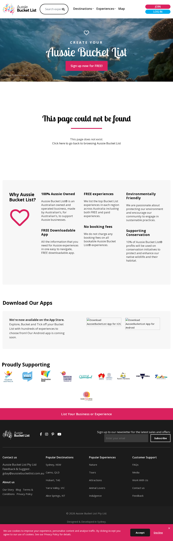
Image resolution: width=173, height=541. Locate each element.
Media (135, 472)
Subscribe (160, 438)
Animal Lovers (97, 488)
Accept (140, 532)
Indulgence (95, 495)
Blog (18, 489)
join (158, 6)
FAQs (135, 464)
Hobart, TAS (53, 480)
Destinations (82, 9)
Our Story (8, 489)
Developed (87, 521)
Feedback (137, 495)
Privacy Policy (24, 494)
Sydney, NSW (53, 464)
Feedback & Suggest (16, 469)
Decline (158, 532)
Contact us (138, 488)
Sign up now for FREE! (87, 66)
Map (121, 9)
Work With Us (140, 480)
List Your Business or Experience (86, 414)
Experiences (105, 9)
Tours (92, 472)
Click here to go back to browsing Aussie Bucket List (86, 143)
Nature (93, 464)
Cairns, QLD (52, 472)
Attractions (95, 480)
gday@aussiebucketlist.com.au (23, 473)
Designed (72, 521)
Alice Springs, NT (55, 495)
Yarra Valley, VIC (55, 488)
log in (157, 11)
